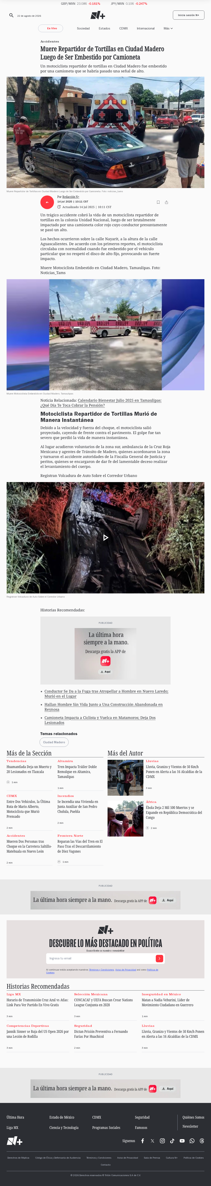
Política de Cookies (194, 1158)
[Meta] (142, 1140)
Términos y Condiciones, (102, 970)
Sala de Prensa (152, 1158)
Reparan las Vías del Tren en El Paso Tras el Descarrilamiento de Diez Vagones (80, 846)
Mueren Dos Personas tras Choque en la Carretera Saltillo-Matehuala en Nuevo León (29, 846)
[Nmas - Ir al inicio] (98, 15)
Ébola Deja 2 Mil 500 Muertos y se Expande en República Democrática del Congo (174, 812)
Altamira (65, 761)
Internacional (146, 28)
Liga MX (14, 994)
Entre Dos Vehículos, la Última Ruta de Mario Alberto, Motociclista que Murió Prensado (28, 809)
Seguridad (83, 1026)
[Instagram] (162, 1140)
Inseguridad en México (161, 994)
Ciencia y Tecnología (64, 1127)
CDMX (123, 28)
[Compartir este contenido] (166, 202)
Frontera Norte (70, 836)
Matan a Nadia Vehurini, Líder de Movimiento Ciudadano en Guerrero (167, 1002)
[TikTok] (172, 1140)
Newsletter (190, 1126)
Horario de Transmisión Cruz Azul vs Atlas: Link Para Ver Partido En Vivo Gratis (37, 1002)
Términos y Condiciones (98, 1158)
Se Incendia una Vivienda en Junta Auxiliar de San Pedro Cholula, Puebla (77, 806)
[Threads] (201, 1140)
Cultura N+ (172, 1158)
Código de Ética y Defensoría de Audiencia (58, 1158)
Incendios (65, 796)
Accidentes (16, 836)
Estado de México (61, 1117)
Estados (104, 28)
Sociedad (83, 28)
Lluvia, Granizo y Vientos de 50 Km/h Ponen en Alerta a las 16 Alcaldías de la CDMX (174, 771)
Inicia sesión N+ (188, 15)
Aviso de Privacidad (125, 970)
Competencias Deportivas (28, 1026)
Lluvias (152, 761)
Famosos (141, 1127)
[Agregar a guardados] (158, 202)
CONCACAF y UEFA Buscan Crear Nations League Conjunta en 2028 (103, 1002)
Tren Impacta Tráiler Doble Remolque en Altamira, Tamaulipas (77, 771)
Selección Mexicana (91, 994)
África (151, 802)
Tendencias (16, 761)
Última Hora (15, 1117)
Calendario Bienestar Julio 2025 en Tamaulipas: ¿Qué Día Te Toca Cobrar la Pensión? (101, 403)
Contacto (105, 1165)
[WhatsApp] (192, 1140)
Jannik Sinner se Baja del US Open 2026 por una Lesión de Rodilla (38, 1034)
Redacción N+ (70, 197)
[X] (152, 1140)
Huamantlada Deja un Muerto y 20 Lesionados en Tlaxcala (29, 769)
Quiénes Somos (193, 1117)
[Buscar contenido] (11, 15)
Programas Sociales (106, 1127)
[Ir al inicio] (14, 1141)
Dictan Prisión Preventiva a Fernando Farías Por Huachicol (101, 1034)
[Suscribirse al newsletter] (159, 958)
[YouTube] (182, 1140)
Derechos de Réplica (18, 1158)
